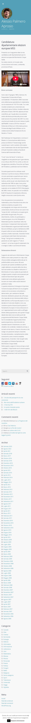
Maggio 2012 (7, 482)
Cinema (5, 635)
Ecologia (6, 639)
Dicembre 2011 (8, 494)
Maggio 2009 (7, 549)
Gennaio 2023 (7, 446)
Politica (5, 666)
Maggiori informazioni (17, 720)
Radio (5, 670)
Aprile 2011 (6, 511)
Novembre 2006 (8, 614)
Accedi (3, 698)
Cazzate (5, 630)
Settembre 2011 (8, 501)
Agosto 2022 (7, 449)
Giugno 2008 (7, 575)
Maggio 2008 (7, 578)
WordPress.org (6, 706)
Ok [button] (9, 720)
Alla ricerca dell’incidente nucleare (14, 402)
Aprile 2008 (6, 580)
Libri (4, 651)
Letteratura (7, 649)
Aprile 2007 (6, 604)
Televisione (7, 680)
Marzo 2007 (7, 607)
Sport (5, 678)
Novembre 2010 (8, 523)
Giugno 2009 (7, 547)
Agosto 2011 (7, 504)
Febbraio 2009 (7, 556)
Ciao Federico (12, 426)
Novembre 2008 (8, 564)
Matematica (7, 654)
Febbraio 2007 (7, 609)
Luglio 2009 (7, 544)
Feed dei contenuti (7, 701)
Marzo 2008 (7, 583)
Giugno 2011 (7, 509)
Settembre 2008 (8, 568)
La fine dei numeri (15, 428)
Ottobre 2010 (7, 525)
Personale (6, 661)
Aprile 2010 (6, 537)
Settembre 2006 (8, 616)
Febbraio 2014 (7, 477)
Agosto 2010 (7, 530)
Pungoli (5, 668)
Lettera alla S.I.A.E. (15, 430)
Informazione (7, 647)
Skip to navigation (3, 4)
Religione (6, 673)
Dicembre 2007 (8, 590)
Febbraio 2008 (7, 585)
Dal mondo (6, 637)
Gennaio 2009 (7, 559)
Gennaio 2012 (7, 492)
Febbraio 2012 (7, 489)
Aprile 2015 (6, 470)
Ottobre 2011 (7, 499)
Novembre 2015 (8, 465)
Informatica (7, 644)
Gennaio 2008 (7, 587)
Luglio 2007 (7, 602)
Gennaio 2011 (7, 518)
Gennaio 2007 (7, 611)
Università (6, 682)
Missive (5, 656)
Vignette (6, 687)
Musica (5, 658)
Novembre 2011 (8, 497)
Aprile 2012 (6, 485)
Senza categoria (8, 675)
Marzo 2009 (7, 554)
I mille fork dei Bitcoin (10, 410)
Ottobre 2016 (7, 458)
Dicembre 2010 (8, 521)
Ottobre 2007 (7, 595)
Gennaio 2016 (7, 461)
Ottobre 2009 (7, 540)
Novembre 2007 (8, 592)
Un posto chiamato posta (12, 407)
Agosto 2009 (7, 542)
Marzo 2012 (7, 487)
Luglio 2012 (7, 480)
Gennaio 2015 (7, 473)
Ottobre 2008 (7, 566)
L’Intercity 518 (8, 405)
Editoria (5, 642)
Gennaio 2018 (7, 454)
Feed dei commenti (7, 703)
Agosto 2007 (7, 599)
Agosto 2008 (7, 571)
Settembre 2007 (8, 597)
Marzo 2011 (7, 513)
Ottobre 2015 (7, 468)
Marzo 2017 (7, 456)
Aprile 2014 (6, 475)
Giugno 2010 (7, 532)
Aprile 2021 (6, 451)
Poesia (5, 663)
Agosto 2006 (7, 619)
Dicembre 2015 (8, 463)
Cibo (4, 632)
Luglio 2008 (7, 573)
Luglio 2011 (7, 506)
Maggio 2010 (7, 535)
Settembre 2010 (8, 528)
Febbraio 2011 (7, 516)
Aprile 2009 (6, 552)
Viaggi (5, 685)
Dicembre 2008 (8, 561)
